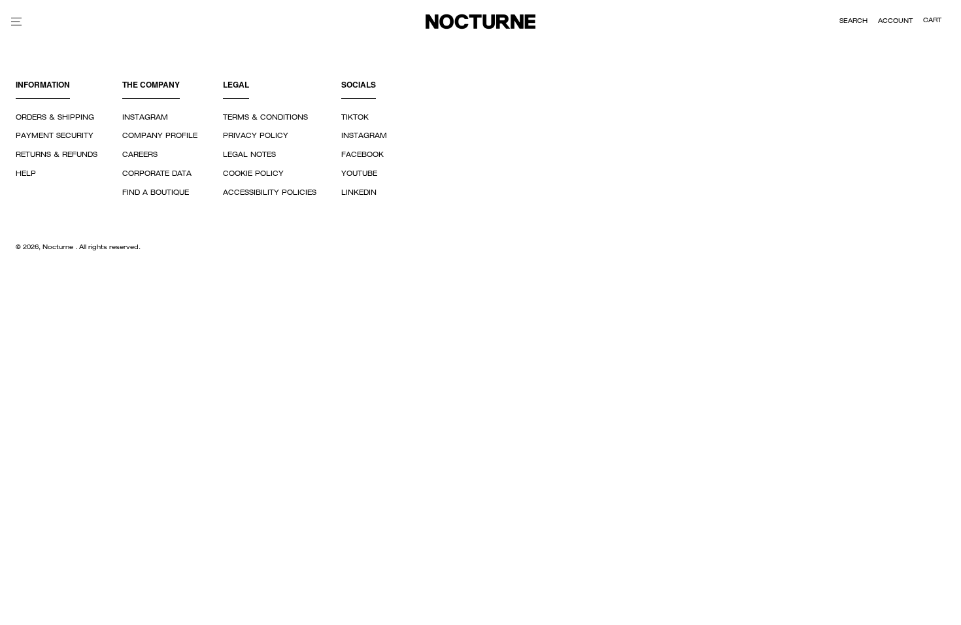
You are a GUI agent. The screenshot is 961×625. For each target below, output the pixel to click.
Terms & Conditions (265, 117)
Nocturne (58, 247)
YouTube (359, 174)
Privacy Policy (255, 136)
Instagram (145, 117)
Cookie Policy (253, 174)
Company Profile (159, 136)
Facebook (362, 155)
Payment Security (54, 136)
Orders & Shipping (55, 117)
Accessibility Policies (269, 193)
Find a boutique (155, 193)
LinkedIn (359, 193)
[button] (853, 21)
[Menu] (16, 21)
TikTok (355, 117)
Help (26, 174)
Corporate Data (157, 174)
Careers (140, 155)
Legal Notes (249, 155)
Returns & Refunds (56, 155)
